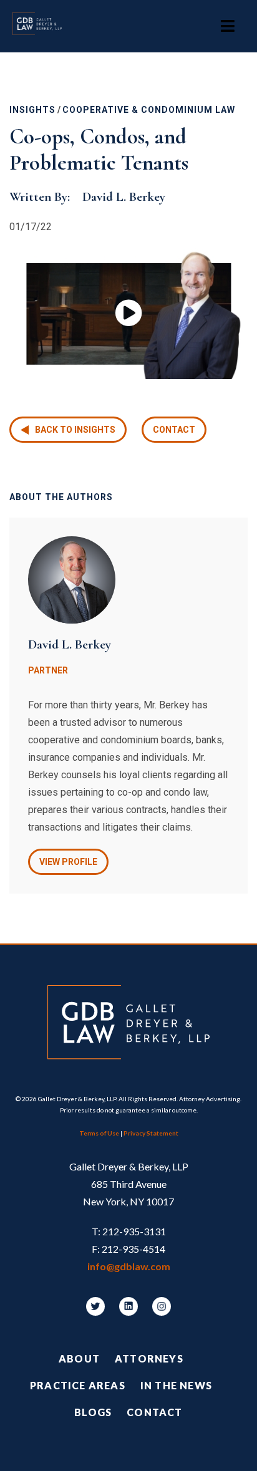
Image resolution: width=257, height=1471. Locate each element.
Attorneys (149, 1358)
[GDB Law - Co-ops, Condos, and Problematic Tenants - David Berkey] (128, 314)
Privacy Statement (151, 1133)
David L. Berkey (123, 197)
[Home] (43, 26)
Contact (174, 430)
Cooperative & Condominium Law (148, 110)
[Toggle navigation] (228, 26)
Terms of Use (99, 1133)
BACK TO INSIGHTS (75, 430)
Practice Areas (77, 1385)
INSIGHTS (32, 110)
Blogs (93, 1412)
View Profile (68, 862)
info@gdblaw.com (128, 1266)
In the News (176, 1385)
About (79, 1358)
